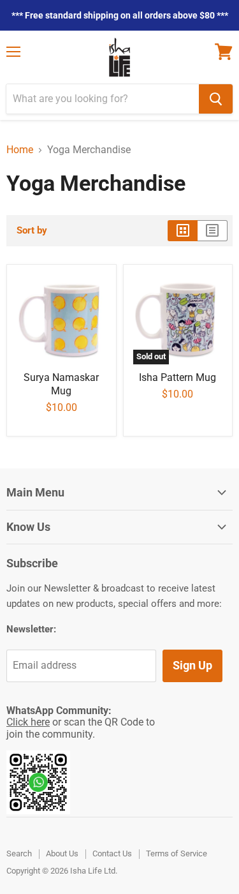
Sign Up (192, 665)
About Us (62, 853)
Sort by (32, 230)
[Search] (216, 99)
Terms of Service (176, 853)
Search (19, 853)
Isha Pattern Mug (177, 377)
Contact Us (112, 853)
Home (19, 150)
